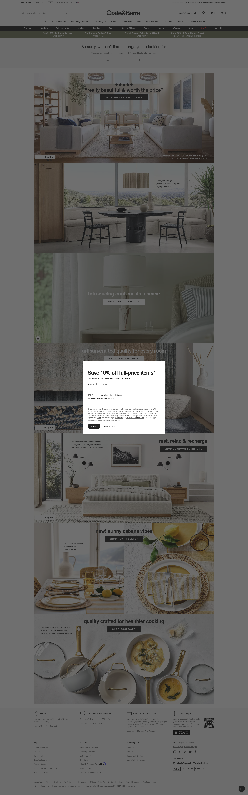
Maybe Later (109, 426)
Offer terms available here (135, 418)
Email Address (97, 384)
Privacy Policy (119, 418)
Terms (99, 418)
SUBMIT (94, 426)
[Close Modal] (162, 364)
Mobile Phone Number (101, 398)
